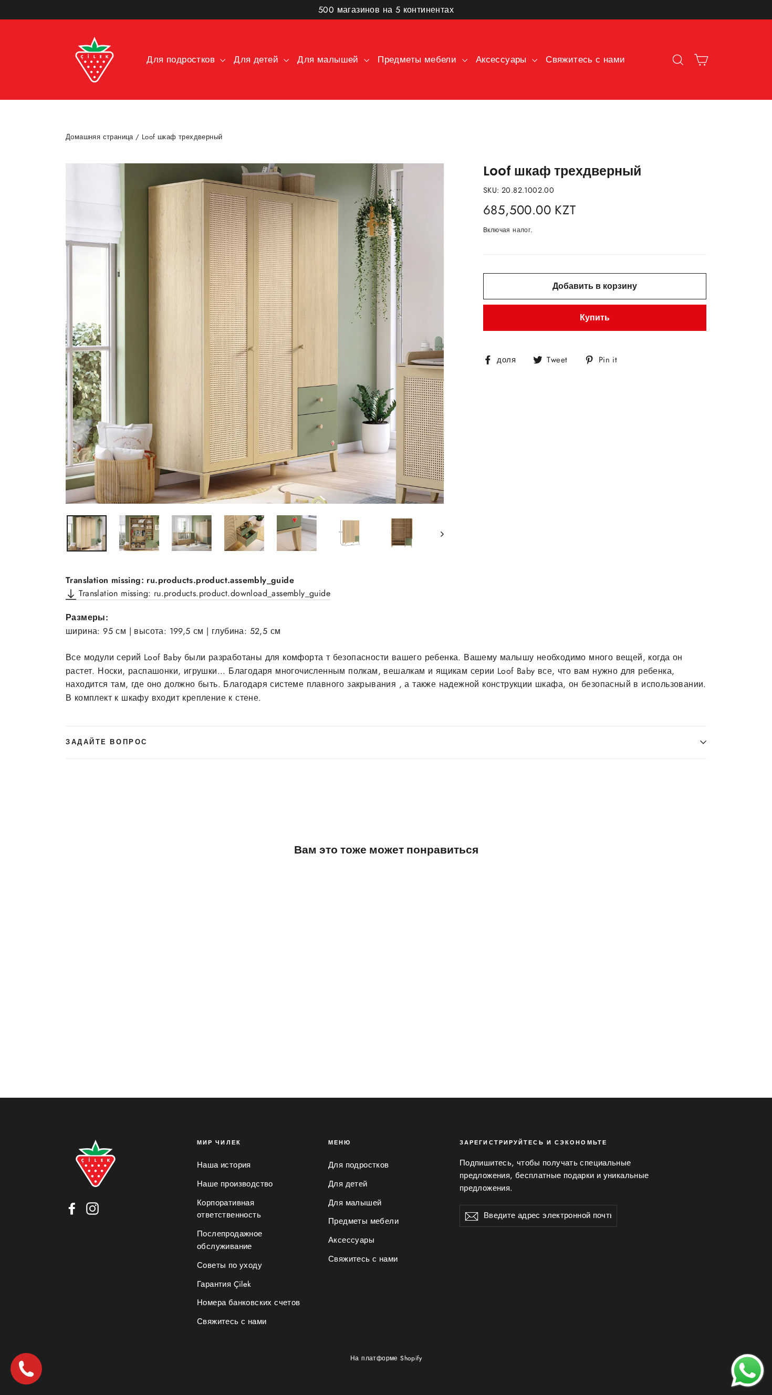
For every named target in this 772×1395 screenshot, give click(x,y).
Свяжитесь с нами (585, 59)
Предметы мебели (418, 59)
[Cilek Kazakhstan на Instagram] (92, 1208)
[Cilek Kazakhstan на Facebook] (72, 1208)
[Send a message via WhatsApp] (747, 1370)
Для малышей (329, 59)
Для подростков (182, 59)
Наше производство (235, 1184)
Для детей (257, 59)
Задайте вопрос (107, 741)
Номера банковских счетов (248, 1302)
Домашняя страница (99, 137)
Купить (595, 317)
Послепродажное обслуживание (230, 1240)
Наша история (224, 1165)
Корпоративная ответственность (229, 1209)
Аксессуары (502, 59)
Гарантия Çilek (224, 1284)
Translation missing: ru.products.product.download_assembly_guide (203, 593)
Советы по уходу (229, 1265)
